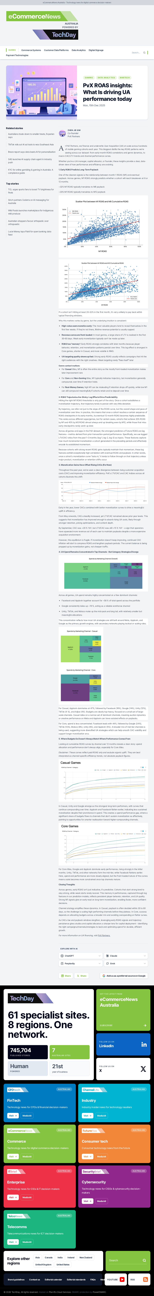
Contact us (34, 1279)
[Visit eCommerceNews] (23, 1130)
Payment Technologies (17, 55)
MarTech (125, 77)
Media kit (27, 1115)
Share (68, 975)
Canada (48, 1257)
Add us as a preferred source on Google (126, 975)
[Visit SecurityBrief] (98, 1171)
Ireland (71, 1257)
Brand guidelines (16, 1279)
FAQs (93, 1279)
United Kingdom (43, 1264)
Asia (37, 1257)
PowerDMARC (99, 1292)
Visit (11, 1115)
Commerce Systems (31, 50)
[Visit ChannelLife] (98, 1089)
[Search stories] (144, 1260)
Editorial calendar (53, 1279)
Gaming (89, 77)
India (60, 1257)
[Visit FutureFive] (98, 1130)
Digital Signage (96, 50)
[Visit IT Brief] (23, 1171)
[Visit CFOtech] (23, 1089)
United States (63, 1264)
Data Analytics (79, 50)
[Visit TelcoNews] (23, 1216)
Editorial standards (76, 1279)
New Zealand (86, 1257)
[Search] (144, 52)
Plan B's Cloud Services (60, 1292)
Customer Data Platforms (56, 50)
